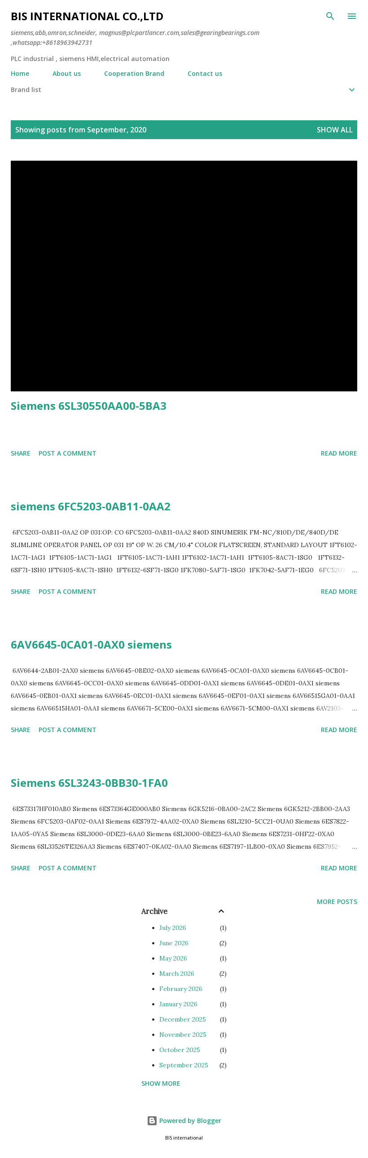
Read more (339, 453)
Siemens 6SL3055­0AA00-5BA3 (88, 405)
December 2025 (182, 1019)
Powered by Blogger (189, 1120)
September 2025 (183, 1065)
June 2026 (173, 943)
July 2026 (172, 928)
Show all (335, 130)
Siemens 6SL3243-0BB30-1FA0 (89, 782)
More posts (337, 901)
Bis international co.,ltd (87, 16)
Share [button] (21, 453)
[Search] (330, 16)
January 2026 (178, 1004)
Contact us (205, 73)
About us (67, 73)
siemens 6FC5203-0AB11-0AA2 (91, 506)
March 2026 (176, 973)
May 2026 (173, 958)
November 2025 (182, 1035)
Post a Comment (67, 453)
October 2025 (179, 1050)
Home (20, 73)
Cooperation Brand (134, 73)
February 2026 (180, 989)
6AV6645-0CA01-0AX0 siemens (91, 644)
